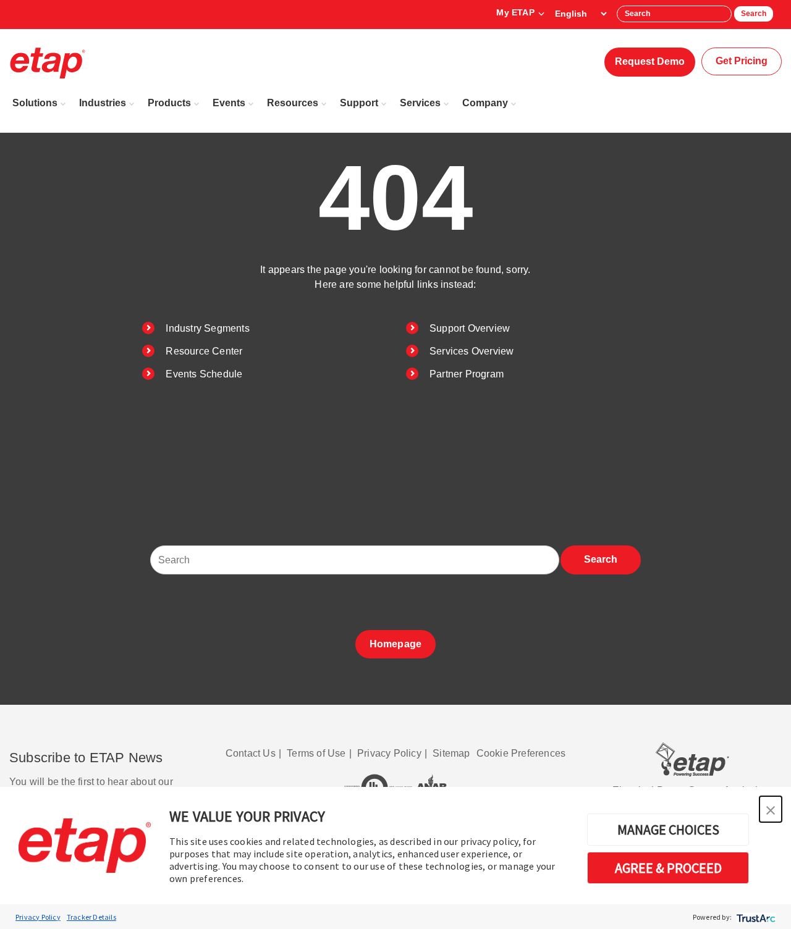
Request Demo (650, 61)
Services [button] (420, 103)
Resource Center (204, 351)
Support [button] (359, 103)
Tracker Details (91, 917)
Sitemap (451, 753)
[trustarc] (755, 917)
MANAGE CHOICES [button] (668, 829)
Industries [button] (102, 103)
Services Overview (471, 351)
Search (753, 13)
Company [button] (485, 103)
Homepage (396, 644)
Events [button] (229, 103)
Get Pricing (742, 61)
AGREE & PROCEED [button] (668, 867)
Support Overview (469, 328)
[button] (770, 809)
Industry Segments (207, 328)
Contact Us (251, 753)
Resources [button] (292, 103)
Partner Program (466, 374)
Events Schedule (204, 374)
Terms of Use (316, 753)
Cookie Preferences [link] (521, 753)
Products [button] (169, 103)
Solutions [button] (34, 103)
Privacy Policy (38, 917)
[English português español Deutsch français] (580, 13)
